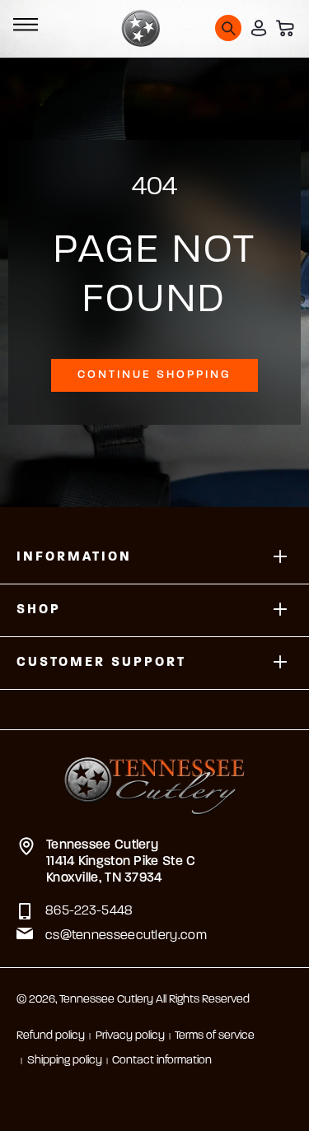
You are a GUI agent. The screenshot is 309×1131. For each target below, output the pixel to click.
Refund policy (50, 1036)
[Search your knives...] (228, 28)
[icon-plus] (280, 557)
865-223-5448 (89, 911)
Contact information (162, 1060)
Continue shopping (154, 375)
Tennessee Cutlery (106, 1000)
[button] (23, 28)
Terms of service (215, 1036)
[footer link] (154, 775)
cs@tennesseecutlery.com (126, 935)
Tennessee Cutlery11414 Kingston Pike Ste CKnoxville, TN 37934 (121, 862)
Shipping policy (64, 1060)
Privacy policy (130, 1036)
